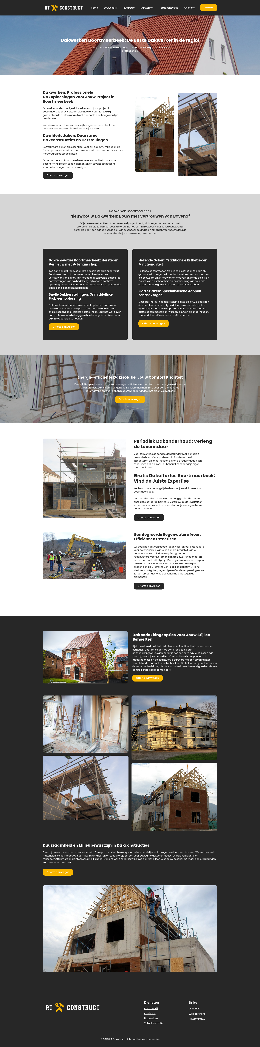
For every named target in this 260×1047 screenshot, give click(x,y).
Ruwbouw (129, 7)
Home (94, 7)
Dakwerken (147, 7)
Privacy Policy (197, 1019)
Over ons (189, 7)
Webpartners (197, 1014)
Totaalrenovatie (168, 7)
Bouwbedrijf (111, 7)
